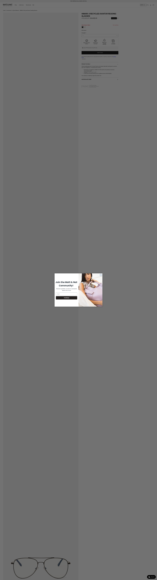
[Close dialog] (101, 275)
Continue (66, 298)
